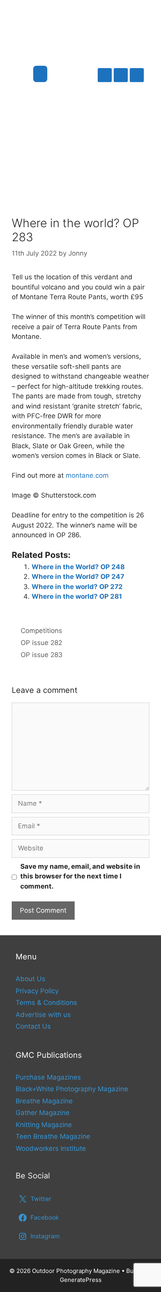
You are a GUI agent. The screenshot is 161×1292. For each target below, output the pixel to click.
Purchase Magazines (48, 1077)
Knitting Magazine (44, 1125)
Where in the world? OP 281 (77, 596)
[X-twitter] (105, 75)
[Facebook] (121, 75)
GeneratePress (81, 1279)
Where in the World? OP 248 (78, 567)
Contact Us (33, 1026)
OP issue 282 (41, 643)
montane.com (87, 475)
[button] (40, 74)
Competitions (41, 631)
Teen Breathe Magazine (53, 1136)
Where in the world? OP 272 (77, 587)
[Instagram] (137, 75)
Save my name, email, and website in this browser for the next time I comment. (80, 876)
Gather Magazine (43, 1113)
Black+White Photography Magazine (72, 1089)
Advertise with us (43, 1015)
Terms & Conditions (46, 1002)
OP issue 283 (42, 655)
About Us (30, 979)
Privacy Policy (37, 991)
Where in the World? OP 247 (78, 576)
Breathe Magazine (44, 1101)
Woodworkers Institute (51, 1148)
